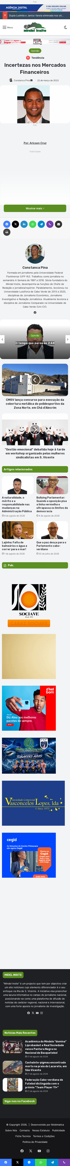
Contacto (25, 1130)
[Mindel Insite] (35, 27)
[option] (35, 339)
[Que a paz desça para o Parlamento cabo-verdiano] (52, 530)
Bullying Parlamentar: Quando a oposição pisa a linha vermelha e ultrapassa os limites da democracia (52, 504)
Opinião (35, 50)
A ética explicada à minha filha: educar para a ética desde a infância (35, 343)
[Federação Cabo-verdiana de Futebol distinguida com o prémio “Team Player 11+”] (12, 1084)
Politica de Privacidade (35, 1141)
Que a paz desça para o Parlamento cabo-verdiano (51, 546)
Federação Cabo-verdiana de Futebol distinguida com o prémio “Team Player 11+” (44, 1083)
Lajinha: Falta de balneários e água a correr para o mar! (14, 546)
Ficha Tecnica (23, 1136)
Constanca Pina (22, 80)
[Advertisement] (35, 189)
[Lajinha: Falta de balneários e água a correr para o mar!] (18, 530)
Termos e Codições (44, 1136)
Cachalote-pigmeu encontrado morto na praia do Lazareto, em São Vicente (46, 1066)
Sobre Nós (11, 1130)
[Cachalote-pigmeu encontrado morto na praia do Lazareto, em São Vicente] (12, 1067)
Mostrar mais (34, 208)
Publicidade (58, 1130)
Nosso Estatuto (41, 1130)
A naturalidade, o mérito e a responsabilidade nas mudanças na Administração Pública (17, 504)
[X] (33, 1013)
